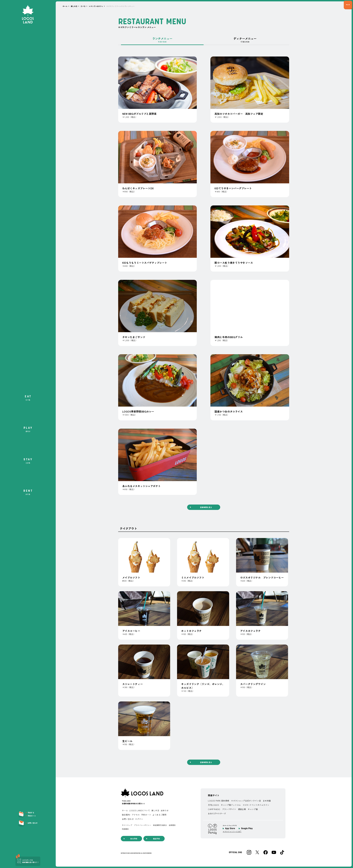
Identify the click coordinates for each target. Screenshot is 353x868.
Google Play (247, 828)
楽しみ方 (74, 6)
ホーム (65, 6)
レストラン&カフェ (96, 6)
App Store (230, 828)
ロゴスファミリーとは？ (232, 831)
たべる (83, 6)
